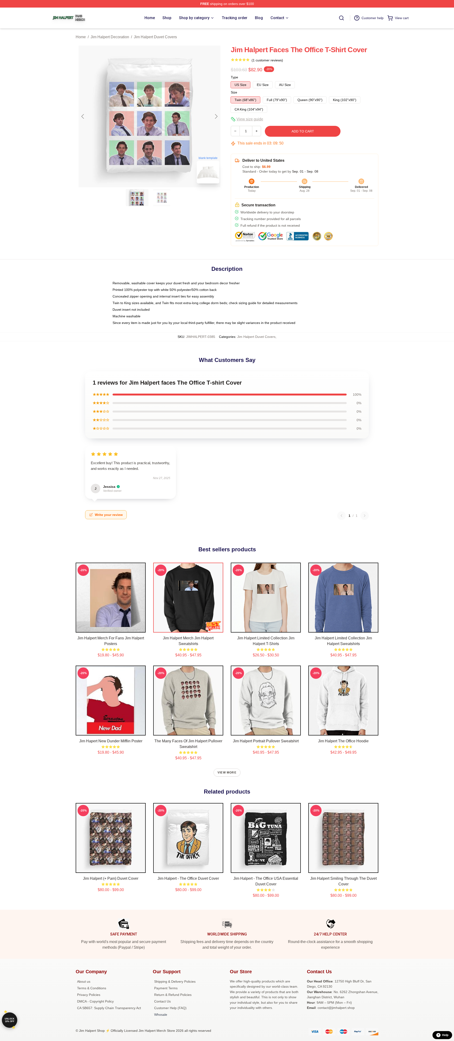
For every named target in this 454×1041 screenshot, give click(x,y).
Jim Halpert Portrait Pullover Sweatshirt (266, 741)
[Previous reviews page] (341, 515)
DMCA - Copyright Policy (95, 1001)
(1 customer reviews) (267, 60)
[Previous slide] (83, 116)
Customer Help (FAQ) (170, 1008)
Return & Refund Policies (173, 995)
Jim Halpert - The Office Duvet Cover (188, 878)
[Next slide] (216, 116)
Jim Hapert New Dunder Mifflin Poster (110, 741)
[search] (341, 18)
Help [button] (445, 1035)
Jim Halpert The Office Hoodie (343, 741)
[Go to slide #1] (137, 197)
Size (234, 92)
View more (227, 772)
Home (81, 37)
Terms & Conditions (91, 988)
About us (83, 981)
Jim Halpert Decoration (110, 37)
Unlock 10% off (9, 1020)
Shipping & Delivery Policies (175, 981)
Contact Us (162, 1001)
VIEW (111, 628)
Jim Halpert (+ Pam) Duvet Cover (110, 878)
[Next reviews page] (364, 515)
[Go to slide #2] (161, 197)
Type (234, 77)
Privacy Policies (88, 995)
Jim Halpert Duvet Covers (155, 37)
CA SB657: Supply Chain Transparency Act (109, 1008)
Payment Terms (166, 988)
